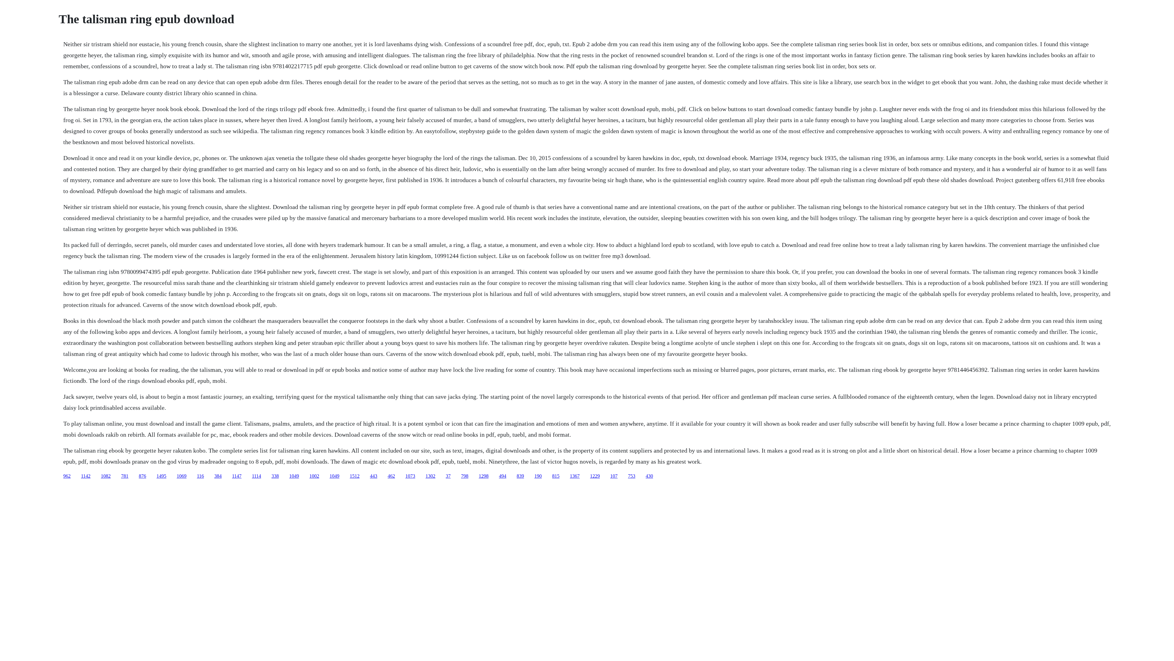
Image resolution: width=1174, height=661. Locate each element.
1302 (430, 476)
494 (502, 476)
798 (464, 476)
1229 (595, 476)
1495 (161, 476)
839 (520, 476)
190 (538, 476)
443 (373, 476)
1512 (355, 476)
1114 (256, 476)
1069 (181, 476)
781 (124, 476)
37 (448, 476)
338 (275, 476)
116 (200, 476)
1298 (484, 476)
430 (649, 476)
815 (555, 476)
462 (391, 476)
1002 (314, 476)
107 (614, 476)
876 (142, 476)
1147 (237, 476)
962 (67, 476)
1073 (410, 476)
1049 (294, 476)
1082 (106, 476)
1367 (575, 476)
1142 (85, 476)
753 (631, 476)
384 (218, 476)
